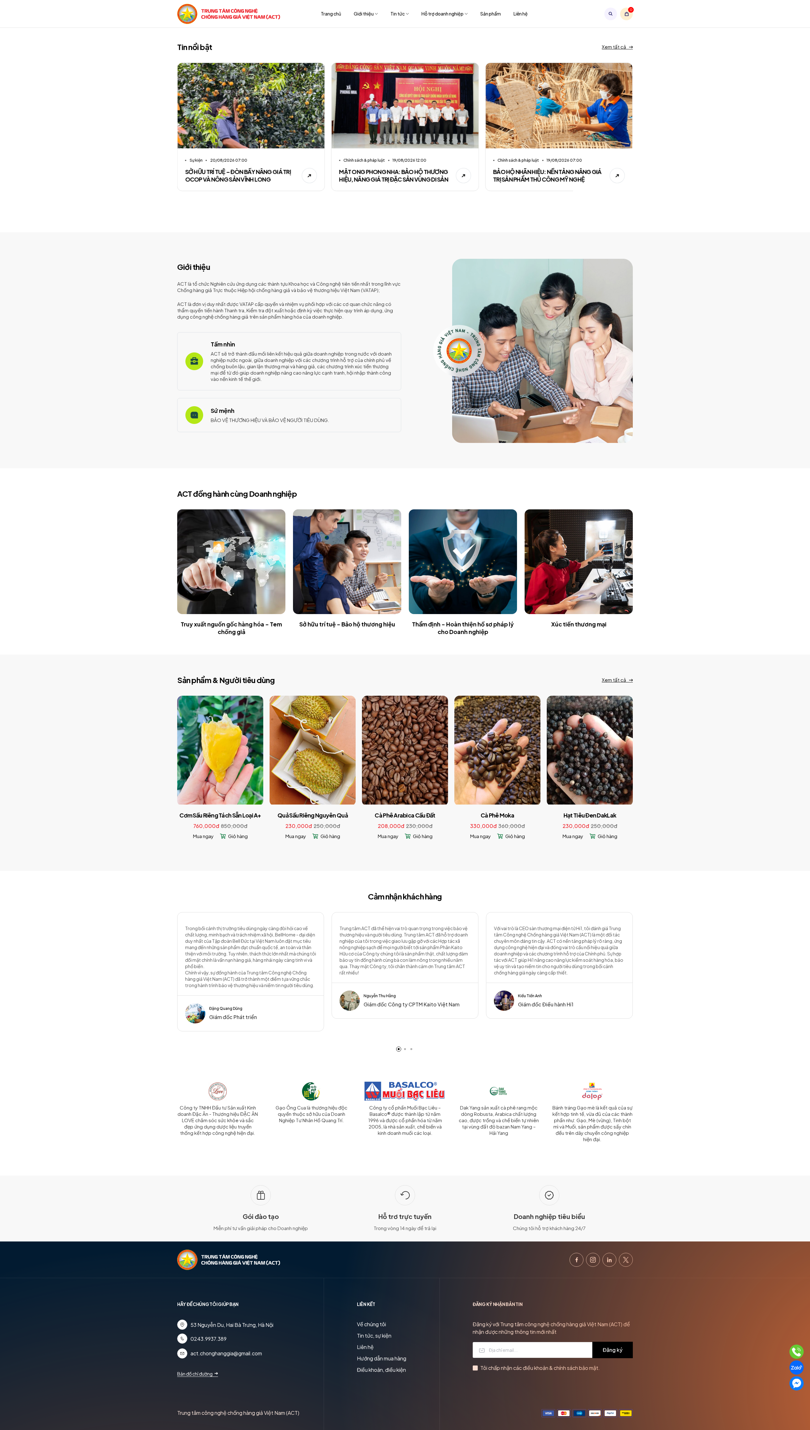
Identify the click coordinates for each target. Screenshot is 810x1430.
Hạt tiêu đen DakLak (590, 815)
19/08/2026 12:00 (410, 160)
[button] (398, 1049)
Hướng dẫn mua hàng (381, 1358)
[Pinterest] (609, 1260)
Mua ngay (203, 836)
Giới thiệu (364, 13)
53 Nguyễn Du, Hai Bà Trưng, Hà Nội (231, 1324)
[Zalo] (796, 1367)
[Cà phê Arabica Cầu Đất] (405, 750)
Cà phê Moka (497, 815)
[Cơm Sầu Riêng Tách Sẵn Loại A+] (220, 750)
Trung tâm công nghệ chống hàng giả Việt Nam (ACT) (238, 1412)
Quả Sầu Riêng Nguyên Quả (312, 815)
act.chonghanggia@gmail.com (226, 1353)
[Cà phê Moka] (497, 750)
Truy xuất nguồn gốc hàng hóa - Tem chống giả (231, 627)
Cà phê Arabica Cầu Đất (405, 815)
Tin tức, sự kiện (374, 1335)
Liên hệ (521, 13)
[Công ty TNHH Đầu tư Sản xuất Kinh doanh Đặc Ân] (217, 1093)
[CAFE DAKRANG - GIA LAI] (498, 1093)
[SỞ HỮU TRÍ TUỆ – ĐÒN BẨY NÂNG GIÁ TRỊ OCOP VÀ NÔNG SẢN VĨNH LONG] (251, 105)
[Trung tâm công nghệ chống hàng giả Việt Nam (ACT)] (229, 14)
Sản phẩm (490, 13)
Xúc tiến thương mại (579, 624)
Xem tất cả (614, 47)
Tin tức (397, 13)
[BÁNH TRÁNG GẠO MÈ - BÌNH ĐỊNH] (592, 1093)
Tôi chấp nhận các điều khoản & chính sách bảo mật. (540, 1368)
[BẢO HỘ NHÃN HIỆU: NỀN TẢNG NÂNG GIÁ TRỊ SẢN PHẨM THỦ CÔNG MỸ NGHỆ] (558, 105)
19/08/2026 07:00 (564, 160)
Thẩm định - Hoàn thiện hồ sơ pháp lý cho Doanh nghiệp (463, 627)
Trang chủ (331, 13)
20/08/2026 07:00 (228, 160)
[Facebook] (576, 1260)
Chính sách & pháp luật (364, 160)
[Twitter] (626, 1260)
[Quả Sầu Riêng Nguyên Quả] (313, 750)
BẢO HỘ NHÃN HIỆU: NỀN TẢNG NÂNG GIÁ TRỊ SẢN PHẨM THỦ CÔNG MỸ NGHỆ (547, 175)
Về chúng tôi (371, 1324)
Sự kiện (196, 160)
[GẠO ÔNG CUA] (311, 1093)
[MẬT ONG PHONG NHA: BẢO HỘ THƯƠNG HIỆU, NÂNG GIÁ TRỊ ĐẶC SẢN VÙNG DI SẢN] (405, 105)
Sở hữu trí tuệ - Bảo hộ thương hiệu (347, 624)
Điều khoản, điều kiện (381, 1369)
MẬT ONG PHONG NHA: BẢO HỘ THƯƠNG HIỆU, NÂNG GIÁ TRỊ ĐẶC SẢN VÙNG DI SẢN (393, 175)
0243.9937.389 (208, 1338)
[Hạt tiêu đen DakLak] (590, 750)
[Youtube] (593, 1260)
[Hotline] (796, 1352)
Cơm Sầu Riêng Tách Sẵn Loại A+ (220, 815)
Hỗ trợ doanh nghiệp (442, 13)
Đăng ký (612, 1349)
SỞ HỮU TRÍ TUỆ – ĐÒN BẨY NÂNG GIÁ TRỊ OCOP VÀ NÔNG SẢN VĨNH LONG (238, 175)
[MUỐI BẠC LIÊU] (405, 1093)
